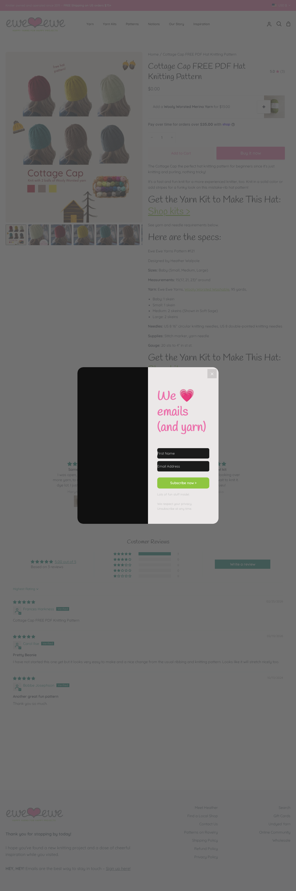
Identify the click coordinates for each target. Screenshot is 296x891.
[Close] (212, 373)
